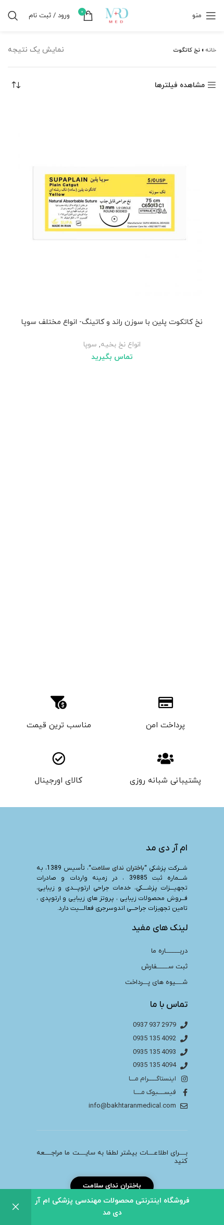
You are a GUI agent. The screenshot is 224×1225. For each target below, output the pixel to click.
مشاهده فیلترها (180, 85)
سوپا (90, 345)
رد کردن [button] (15, 1207)
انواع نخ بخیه (121, 345)
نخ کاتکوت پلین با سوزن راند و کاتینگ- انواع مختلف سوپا (112, 322)
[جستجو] (13, 15)
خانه (210, 50)
